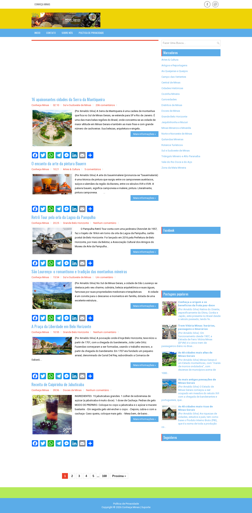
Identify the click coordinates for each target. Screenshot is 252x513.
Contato (51, 32)
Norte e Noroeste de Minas (176, 133)
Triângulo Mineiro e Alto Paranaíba (180, 156)
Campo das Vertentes (173, 76)
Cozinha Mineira (170, 93)
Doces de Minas (72, 390)
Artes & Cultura (71, 169)
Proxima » (119, 476)
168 (104, 476)
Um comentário (104, 277)
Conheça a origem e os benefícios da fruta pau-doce (196, 304)
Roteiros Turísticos (172, 145)
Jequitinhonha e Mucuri (174, 122)
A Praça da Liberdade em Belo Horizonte (61, 326)
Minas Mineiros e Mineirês (176, 127)
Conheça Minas (42, 4)
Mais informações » (144, 134)
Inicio (37, 32)
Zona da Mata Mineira (173, 167)
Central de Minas (170, 82)
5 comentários (92, 169)
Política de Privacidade (91, 32)
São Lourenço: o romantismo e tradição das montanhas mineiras (79, 271)
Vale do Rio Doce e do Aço (176, 162)
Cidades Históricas (172, 88)
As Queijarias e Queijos (174, 71)
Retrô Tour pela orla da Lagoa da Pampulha (63, 217)
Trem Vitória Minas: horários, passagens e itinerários (196, 327)
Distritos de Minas (171, 105)
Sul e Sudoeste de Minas (77, 105)
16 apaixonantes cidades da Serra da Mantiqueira (68, 99)
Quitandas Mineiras (172, 139)
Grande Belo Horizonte (76, 222)
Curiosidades (169, 99)
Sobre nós (67, 32)
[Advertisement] (174, 18)
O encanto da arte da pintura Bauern (59, 163)
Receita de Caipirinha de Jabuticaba (58, 384)
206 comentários (105, 105)
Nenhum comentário (104, 222)
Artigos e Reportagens (174, 65)
